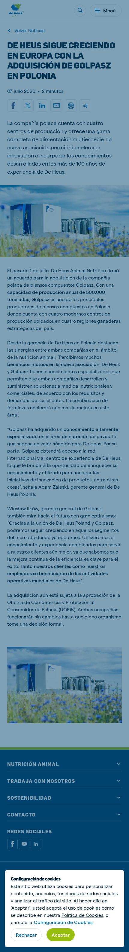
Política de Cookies (82, 915)
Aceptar (61, 935)
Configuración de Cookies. (64, 922)
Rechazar (26, 935)
